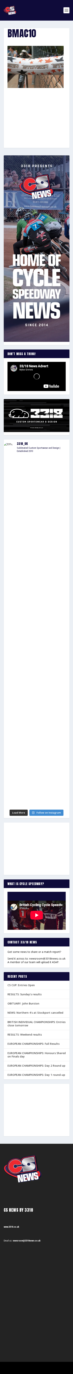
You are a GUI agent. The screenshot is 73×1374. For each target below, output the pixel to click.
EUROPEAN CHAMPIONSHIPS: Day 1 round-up (36, 1075)
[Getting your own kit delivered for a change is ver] (36, 788)
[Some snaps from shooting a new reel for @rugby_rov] (36, 475)
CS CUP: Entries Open (21, 985)
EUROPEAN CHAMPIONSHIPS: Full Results (33, 1043)
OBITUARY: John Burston (23, 1003)
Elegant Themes (31, 1366)
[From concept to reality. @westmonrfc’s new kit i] (36, 592)
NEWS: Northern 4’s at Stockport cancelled (35, 1012)
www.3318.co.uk (11, 1227)
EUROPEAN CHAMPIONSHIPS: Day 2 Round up (36, 1065)
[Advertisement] (36, 111)
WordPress (55, 1366)
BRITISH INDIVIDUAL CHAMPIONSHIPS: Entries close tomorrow (36, 1023)
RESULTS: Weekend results (24, 1034)
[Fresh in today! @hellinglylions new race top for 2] (36, 553)
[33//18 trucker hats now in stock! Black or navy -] (36, 670)
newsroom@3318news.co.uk (47, 958)
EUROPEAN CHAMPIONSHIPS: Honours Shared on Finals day (36, 1054)
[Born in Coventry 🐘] (36, 749)
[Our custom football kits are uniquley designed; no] (36, 514)
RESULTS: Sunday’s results (24, 994)
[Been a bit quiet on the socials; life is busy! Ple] (36, 709)
